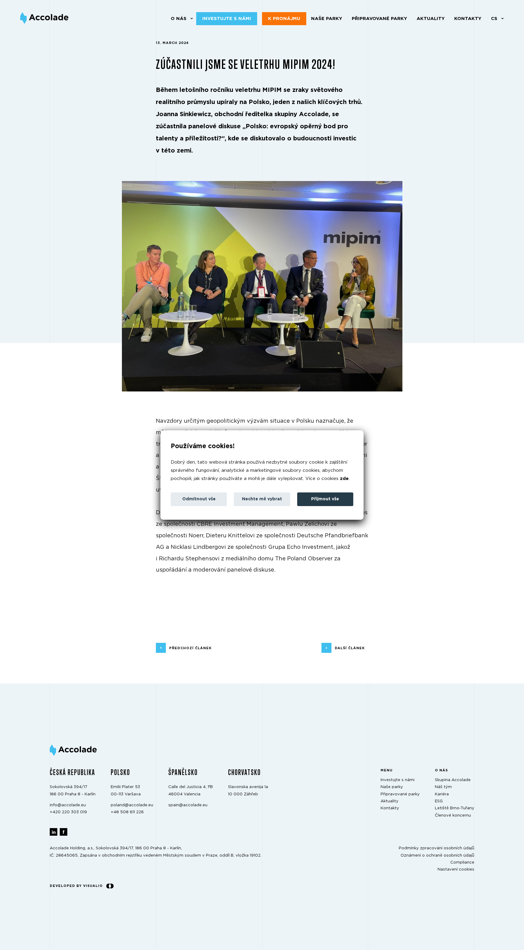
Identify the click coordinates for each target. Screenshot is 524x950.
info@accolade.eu (68, 805)
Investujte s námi (226, 18)
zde (344, 478)
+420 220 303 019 (68, 812)
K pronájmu (284, 18)
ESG (439, 801)
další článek (350, 648)
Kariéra (442, 794)
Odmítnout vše (199, 499)
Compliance (462, 862)
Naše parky (326, 18)
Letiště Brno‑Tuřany (454, 809)
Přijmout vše (325, 499)
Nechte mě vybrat (262, 499)
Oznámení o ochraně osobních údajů (437, 856)
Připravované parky (379, 18)
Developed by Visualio (76, 886)
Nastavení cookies (456, 870)
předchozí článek (190, 648)
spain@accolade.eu (187, 805)
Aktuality (431, 18)
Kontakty (467, 18)
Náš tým (443, 787)
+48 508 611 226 (127, 812)
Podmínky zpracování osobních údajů (436, 849)
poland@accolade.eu (132, 805)
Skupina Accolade (453, 780)
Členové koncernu (453, 815)
